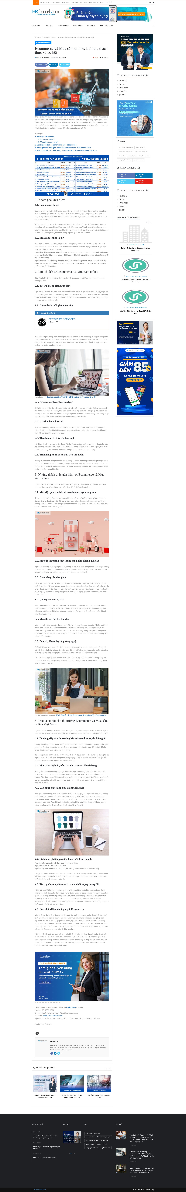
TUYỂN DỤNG (62, 26)
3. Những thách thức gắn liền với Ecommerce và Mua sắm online (63, 148)
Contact (147, 1189)
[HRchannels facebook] (146, 2)
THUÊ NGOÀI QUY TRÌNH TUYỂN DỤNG (72, 1137)
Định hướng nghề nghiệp (126, 147)
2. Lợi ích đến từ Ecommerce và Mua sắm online (56, 145)
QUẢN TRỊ (90, 26)
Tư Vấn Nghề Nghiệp (48, 37)
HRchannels (45, 57)
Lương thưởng (132, 156)
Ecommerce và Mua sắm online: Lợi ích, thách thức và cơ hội (75, 37)
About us (141, 1189)
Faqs (152, 1189)
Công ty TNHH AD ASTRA (135, 244)
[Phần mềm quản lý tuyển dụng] (108, 13)
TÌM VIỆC (48, 26)
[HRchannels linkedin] (150, 2)
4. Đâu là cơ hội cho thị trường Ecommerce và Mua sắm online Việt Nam (66, 150)
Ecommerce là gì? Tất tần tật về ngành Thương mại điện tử (71, 397)
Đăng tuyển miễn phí (125, 160)
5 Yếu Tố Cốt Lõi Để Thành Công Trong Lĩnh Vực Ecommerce (81, 715)
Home (39, 37)
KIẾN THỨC (77, 26)
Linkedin (54, 64)
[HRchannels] (46, 12)
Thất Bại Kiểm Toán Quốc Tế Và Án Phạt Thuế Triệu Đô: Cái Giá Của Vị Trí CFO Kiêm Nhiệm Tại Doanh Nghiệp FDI (76, 2)
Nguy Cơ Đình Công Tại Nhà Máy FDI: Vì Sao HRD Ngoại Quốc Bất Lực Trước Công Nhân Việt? (142, 1170)
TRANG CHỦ (36, 26)
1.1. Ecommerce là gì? (45, 139)
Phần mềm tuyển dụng (125, 151)
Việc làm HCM (140, 147)
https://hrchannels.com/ (53, 1016)
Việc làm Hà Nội (144, 156)
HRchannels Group (40, 1189)
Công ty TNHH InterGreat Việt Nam (135, 276)
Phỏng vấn (122, 156)
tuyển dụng (71, 1007)
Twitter (66, 64)
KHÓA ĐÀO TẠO (106, 26)
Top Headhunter (138, 160)
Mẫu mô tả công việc (141, 151)
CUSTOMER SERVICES (62, 319)
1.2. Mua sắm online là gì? (47, 142)
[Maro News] (153, 26)
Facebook (42, 64)
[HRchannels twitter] (153, 2)
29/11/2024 (62, 57)
